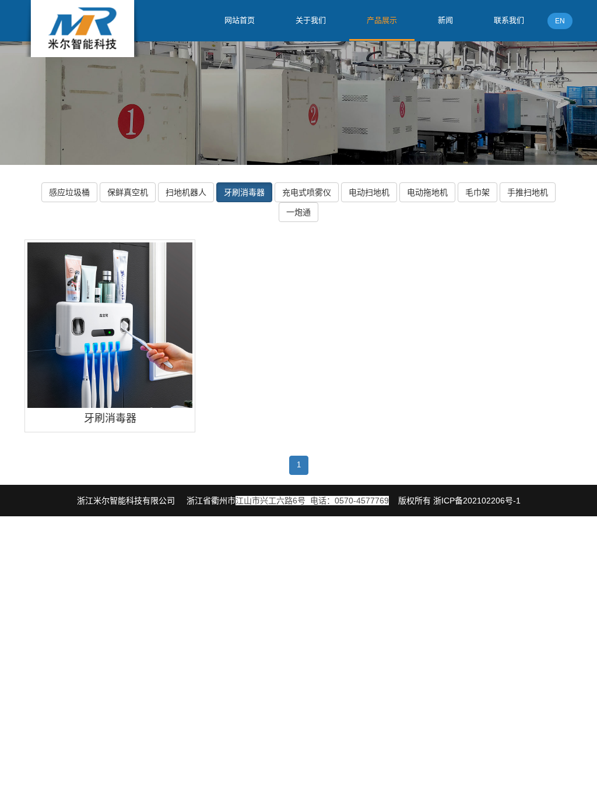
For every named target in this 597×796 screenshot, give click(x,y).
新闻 (445, 20)
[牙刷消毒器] (109, 324)
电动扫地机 (369, 192)
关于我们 (311, 20)
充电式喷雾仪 (306, 192)
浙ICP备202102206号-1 (477, 500)
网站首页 (239, 20)
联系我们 (509, 20)
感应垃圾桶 (69, 192)
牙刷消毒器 (244, 192)
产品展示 (382, 20)
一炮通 (298, 212)
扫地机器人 (186, 192)
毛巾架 (477, 192)
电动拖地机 (427, 192)
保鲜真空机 (127, 192)
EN (560, 21)
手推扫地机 (527, 192)
